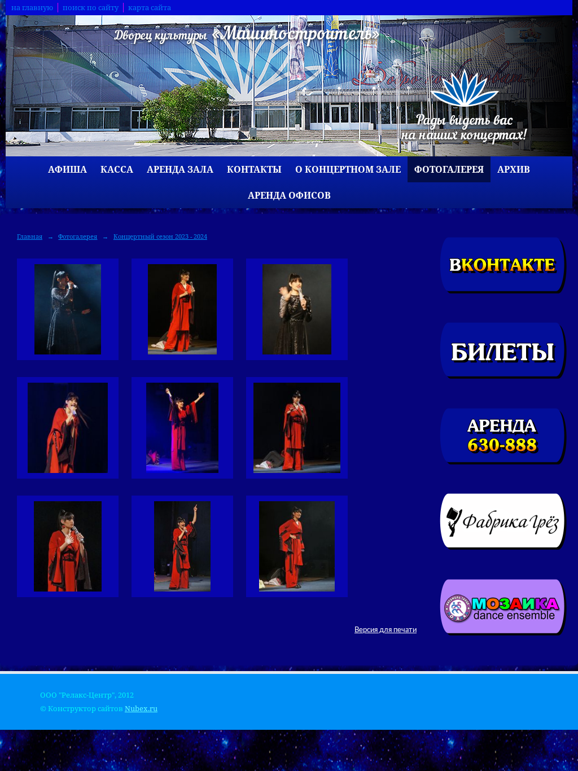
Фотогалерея (449, 169)
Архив (513, 169)
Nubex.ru (141, 708)
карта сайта (149, 7)
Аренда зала (180, 169)
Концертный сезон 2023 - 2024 (160, 236)
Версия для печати (385, 630)
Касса (116, 169)
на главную (32, 7)
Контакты (254, 169)
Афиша (67, 169)
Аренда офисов (289, 195)
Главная (29, 236)
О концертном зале (348, 169)
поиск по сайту (91, 7)
